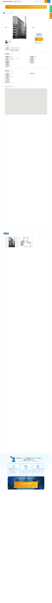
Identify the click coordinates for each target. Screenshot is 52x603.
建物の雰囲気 (6, 233)
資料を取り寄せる (39, 35)
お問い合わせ (39, 38)
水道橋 (16, 49)
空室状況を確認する (39, 34)
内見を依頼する (39, 33)
